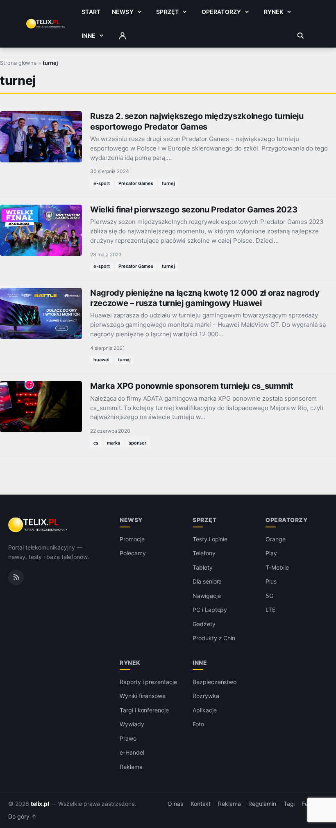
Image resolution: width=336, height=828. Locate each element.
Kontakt (201, 804)
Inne (88, 35)
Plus (271, 581)
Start (91, 11)
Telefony (204, 553)
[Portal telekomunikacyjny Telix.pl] (38, 525)
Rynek (274, 11)
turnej (168, 183)
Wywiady (132, 724)
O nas (175, 804)
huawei (101, 360)
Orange (276, 539)
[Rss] (16, 577)
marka (113, 443)
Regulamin (262, 804)
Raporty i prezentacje (148, 681)
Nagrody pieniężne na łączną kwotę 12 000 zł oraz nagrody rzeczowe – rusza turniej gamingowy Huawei (204, 298)
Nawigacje (207, 595)
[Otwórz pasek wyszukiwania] (300, 36)
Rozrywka (206, 695)
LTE (270, 609)
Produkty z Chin (214, 637)
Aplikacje (205, 710)
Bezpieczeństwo (214, 681)
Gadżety (204, 623)
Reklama (131, 766)
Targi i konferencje (144, 710)
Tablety (203, 567)
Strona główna (18, 62)
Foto (198, 724)
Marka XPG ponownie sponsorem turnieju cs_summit (191, 386)
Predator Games (135, 183)
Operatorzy (221, 11)
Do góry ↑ (22, 816)
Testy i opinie (210, 539)
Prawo (128, 738)
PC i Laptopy (210, 609)
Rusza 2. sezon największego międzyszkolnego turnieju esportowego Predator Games (197, 121)
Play (271, 553)
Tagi (289, 804)
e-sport (101, 183)
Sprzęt (167, 11)
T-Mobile (277, 567)
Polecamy (133, 553)
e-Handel (132, 752)
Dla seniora (207, 581)
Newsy (123, 11)
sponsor (138, 443)
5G (269, 595)
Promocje (132, 539)
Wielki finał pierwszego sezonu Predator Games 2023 (193, 209)
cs (95, 443)
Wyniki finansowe (143, 695)
